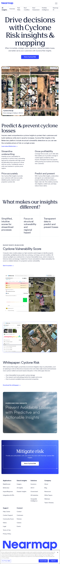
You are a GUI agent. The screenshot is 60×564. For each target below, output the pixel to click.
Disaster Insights (21, 491)
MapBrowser (6, 484)
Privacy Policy (7, 534)
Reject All (53, 560)
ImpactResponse (8, 491)
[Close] (57, 552)
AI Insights (20, 488)
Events (19, 526)
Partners (19, 519)
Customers (20, 515)
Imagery (19, 484)
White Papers (48, 495)
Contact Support (8, 515)
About (46, 484)
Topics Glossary (49, 502)
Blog (45, 488)
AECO (32, 488)
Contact (19, 511)
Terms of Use (7, 530)
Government (34, 491)
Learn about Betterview (8, 146)
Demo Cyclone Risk (30, 57)
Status (5, 522)
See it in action (7, 265)
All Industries (34, 495)
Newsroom (47, 491)
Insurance (33, 484)
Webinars (47, 499)
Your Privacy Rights (6, 560)
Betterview (6, 488)
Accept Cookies (43, 560)
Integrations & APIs (8, 495)
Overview (12, 9)
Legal (4, 526)
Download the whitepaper (11, 385)
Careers (19, 522)
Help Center (6, 511)
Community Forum (8, 519)
